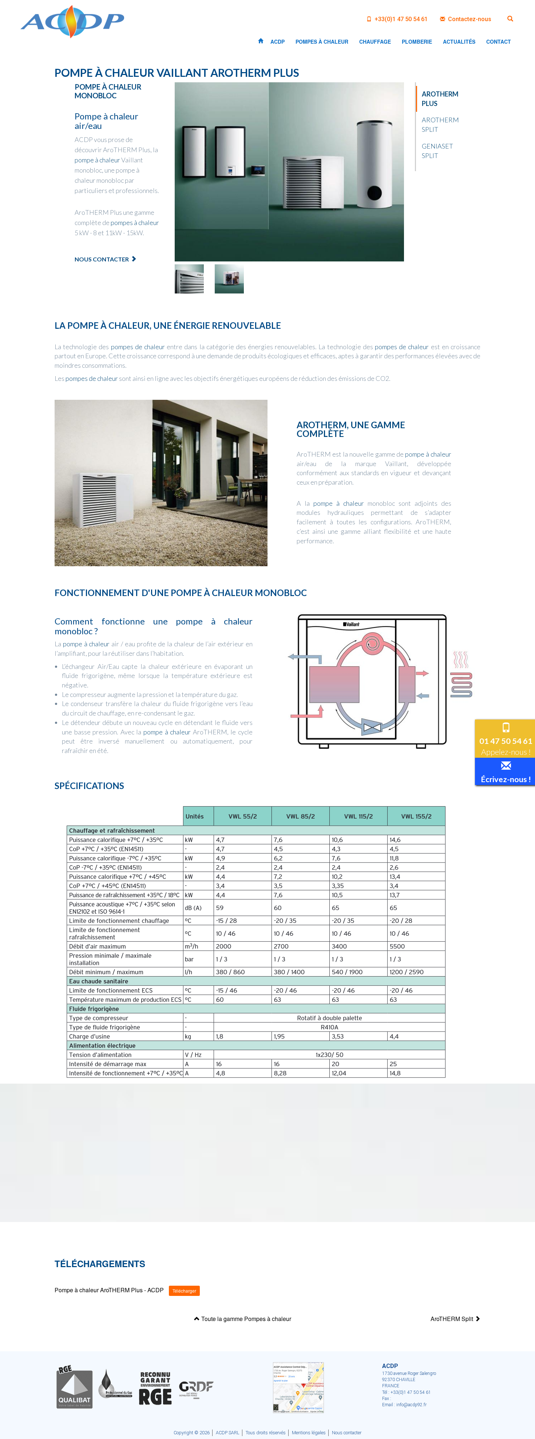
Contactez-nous (469, 19)
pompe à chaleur (97, 160)
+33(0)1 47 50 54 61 (400, 19)
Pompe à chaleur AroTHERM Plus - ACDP (109, 1290)
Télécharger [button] (184, 1291)
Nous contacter (102, 259)
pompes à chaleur (135, 222)
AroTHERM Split (453, 1318)
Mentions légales (309, 1432)
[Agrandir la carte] (298, 1387)
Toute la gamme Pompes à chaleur (245, 1318)
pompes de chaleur (138, 347)
